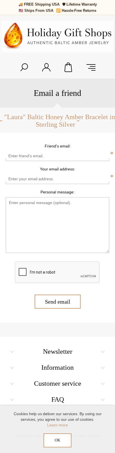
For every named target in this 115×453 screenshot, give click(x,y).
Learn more (57, 425)
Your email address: (57, 169)
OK (57, 440)
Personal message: (57, 192)
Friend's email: (58, 146)
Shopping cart (68, 67)
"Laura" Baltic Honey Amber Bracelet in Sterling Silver (59, 120)
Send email (57, 302)
